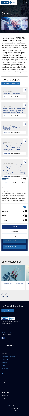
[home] (8, 2)
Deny (14, 236)
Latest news (5, 392)
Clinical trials (4, 368)
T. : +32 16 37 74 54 (6, 334)
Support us (5, 395)
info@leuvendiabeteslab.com (8, 332)
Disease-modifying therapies (9, 356)
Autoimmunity (5, 359)
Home (2, 10)
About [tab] (23, 182)
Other (3, 374)
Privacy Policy (14, 408)
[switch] (25, 211)
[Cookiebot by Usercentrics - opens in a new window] (21, 179)
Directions (3, 328)
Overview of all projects (9, 83)
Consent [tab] (5, 182)
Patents (3, 386)
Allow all (14, 226)
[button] (26, 2)
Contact (3, 398)
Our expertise (5, 380)
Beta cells (4, 362)
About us (4, 389)
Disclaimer (14, 410)
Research (8, 10)
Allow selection (14, 231)
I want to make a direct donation (11, 241)
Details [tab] (14, 182)
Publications (5, 383)
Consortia (4, 371)
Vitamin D (3, 365)
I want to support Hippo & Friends (11, 247)
